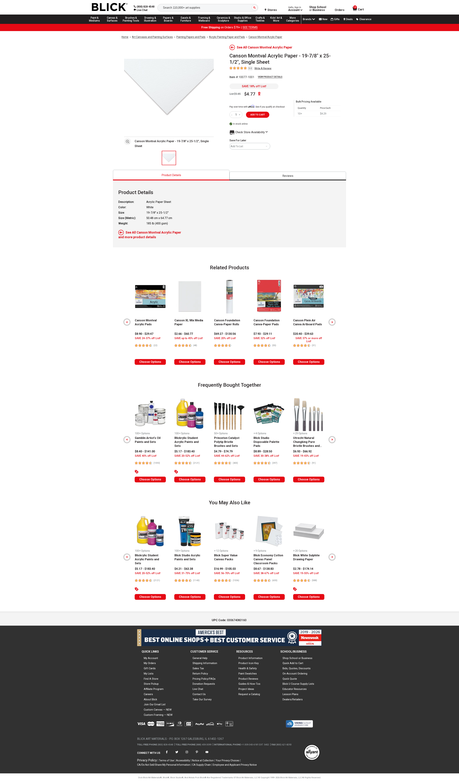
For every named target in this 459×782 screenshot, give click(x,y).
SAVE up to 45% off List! (188, 338)
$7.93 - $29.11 (263, 334)
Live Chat (198, 689)
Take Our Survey (202, 699)
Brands (307, 19)
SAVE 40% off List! (146, 455)
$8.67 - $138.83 (264, 569)
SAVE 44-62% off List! (227, 455)
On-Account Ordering (295, 673)
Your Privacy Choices (227, 760)
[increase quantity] (240, 115)
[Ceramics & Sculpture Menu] (223, 23)
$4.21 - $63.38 (183, 569)
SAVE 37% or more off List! (308, 340)
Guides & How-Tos (249, 683)
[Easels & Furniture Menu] (186, 23)
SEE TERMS (250, 27)
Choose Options (150, 362)
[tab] (171, 175)
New (324, 19)
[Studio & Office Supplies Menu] (242, 23)
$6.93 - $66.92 (302, 451)
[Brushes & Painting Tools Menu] (131, 23)
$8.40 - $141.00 (145, 451)
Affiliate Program (154, 689)
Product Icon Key (248, 663)
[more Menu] (292, 23)
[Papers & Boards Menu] (169, 23)
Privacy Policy (147, 760)
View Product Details (270, 77)
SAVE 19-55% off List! (306, 573)
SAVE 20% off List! (225, 338)
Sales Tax (198, 668)
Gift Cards (150, 668)
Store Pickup (151, 683)
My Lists (148, 673)
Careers (148, 694)
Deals (349, 19)
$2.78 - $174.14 (303, 569)
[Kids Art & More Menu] (278, 23)
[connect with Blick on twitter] (176, 754)
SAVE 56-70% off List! (227, 573)
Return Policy (200, 673)
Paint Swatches (247, 673)
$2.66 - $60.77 (183, 334)
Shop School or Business (297, 658)
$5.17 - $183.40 (184, 451)
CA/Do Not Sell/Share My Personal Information (163, 764)
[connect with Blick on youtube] (206, 754)
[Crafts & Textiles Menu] (262, 23)
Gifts (337, 19)
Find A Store (151, 678)
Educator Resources (295, 689)
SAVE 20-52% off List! (187, 455)
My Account (151, 658)
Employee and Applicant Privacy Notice (235, 764)
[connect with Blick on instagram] (186, 754)
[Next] (332, 322)
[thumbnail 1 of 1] (169, 158)
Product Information (250, 658)
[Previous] (127, 322)
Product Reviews (248, 678)
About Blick (150, 699)
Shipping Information (205, 663)
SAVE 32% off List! (264, 338)
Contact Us (199, 694)
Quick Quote (290, 678)
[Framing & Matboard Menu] (204, 23)
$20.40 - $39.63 (303, 334)
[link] (141, 10)
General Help (200, 658)
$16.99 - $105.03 (225, 569)
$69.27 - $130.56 (225, 334)
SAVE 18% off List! (254, 86)
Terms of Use (166, 760)
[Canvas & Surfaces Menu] (112, 23)
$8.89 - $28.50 (263, 451)
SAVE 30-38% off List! (266, 455)
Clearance (365, 19)
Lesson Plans (290, 694)
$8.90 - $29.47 (144, 334)
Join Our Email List (154, 704)
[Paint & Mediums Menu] (96, 23)
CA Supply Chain (201, 764)
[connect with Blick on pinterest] (196, 754)
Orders (339, 10)
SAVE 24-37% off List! (147, 338)
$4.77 (249, 94)
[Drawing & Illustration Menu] (150, 23)
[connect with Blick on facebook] (166, 754)
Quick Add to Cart (293, 663)
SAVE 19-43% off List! (306, 455)
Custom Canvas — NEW (158, 709)
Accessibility (183, 760)
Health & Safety (247, 668)
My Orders (150, 663)
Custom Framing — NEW (158, 714)
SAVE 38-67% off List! (266, 573)
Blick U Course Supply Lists (298, 683)
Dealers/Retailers (293, 699)
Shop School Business (317, 8)
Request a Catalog (249, 694)
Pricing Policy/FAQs (204, 678)
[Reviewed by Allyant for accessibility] (312, 752)
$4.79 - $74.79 (223, 451)
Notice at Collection (203, 760)
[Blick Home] (110, 7)
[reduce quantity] (232, 115)
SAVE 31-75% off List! (187, 573)
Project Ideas (246, 689)
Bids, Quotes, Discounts (297, 668)
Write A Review (262, 68)
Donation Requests (204, 683)
